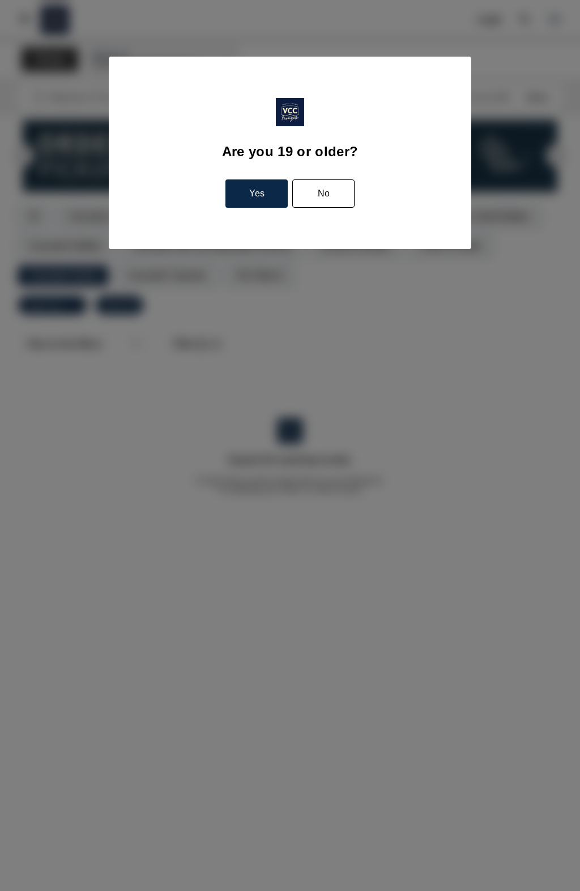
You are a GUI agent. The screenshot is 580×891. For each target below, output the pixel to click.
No (324, 193)
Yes (257, 193)
